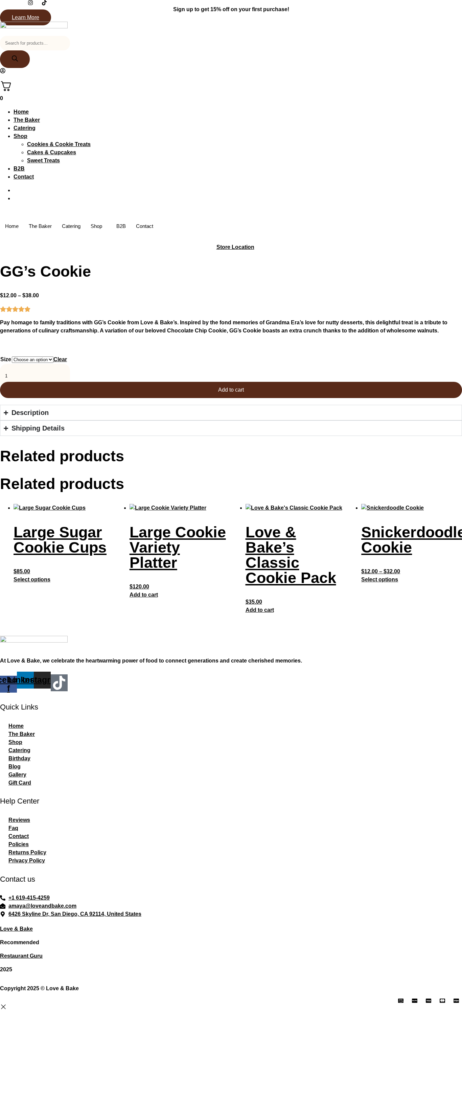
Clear (60, 359)
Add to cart (231, 390)
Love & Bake (16, 929)
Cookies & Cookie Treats (59, 144)
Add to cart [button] (144, 595)
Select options (32, 579)
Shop (20, 136)
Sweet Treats (43, 160)
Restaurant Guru (21, 956)
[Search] (15, 59)
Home (21, 112)
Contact (24, 177)
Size (5, 359)
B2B (19, 168)
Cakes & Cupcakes (51, 152)
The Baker (27, 120)
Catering (25, 128)
